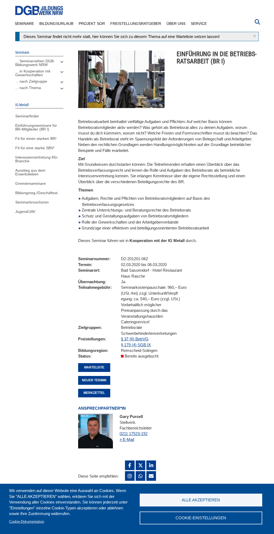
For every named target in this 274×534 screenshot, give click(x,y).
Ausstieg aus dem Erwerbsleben (30, 172)
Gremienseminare (30, 183)
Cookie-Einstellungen (201, 518)
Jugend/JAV (25, 211)
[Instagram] (130, 476)
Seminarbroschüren (32, 202)
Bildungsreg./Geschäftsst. (37, 193)
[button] (254, 36)
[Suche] (257, 21)
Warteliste (94, 367)
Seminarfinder (27, 116)
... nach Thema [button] (28, 88)
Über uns (175, 23)
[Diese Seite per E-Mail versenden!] (151, 476)
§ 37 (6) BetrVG (135, 339)
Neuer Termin (94, 380)
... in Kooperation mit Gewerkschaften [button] (32, 73)
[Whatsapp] (140, 476)
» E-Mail (127, 439)
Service (199, 23)
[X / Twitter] (140, 465)
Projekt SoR (92, 23)
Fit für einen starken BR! (35, 138)
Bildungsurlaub (56, 23)
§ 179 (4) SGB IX (136, 345)
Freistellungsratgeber (135, 23)
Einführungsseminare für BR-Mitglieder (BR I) (36, 127)
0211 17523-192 (133, 433)
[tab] (39, 64)
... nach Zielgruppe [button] (31, 81)
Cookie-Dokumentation (26, 522)
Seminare (24, 23)
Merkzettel (94, 393)
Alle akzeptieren (201, 500)
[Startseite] (39, 10)
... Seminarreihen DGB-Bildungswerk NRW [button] (35, 63)
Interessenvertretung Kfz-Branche (36, 159)
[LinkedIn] (151, 465)
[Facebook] (130, 465)
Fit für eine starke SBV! (34, 148)
